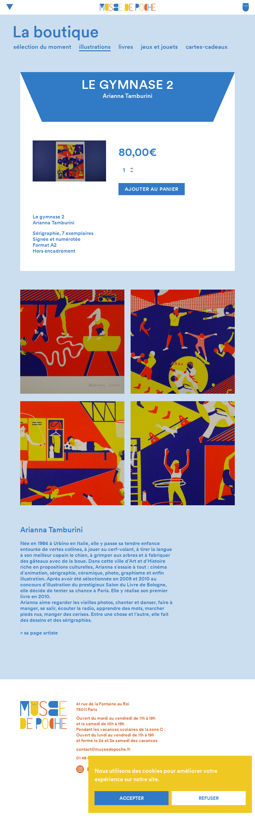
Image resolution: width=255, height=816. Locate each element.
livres (125, 46)
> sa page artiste (39, 633)
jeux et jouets (159, 46)
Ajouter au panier (151, 189)
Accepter (131, 798)
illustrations (95, 46)
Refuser (209, 798)
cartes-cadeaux (207, 46)
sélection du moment (42, 46)
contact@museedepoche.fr (103, 749)
